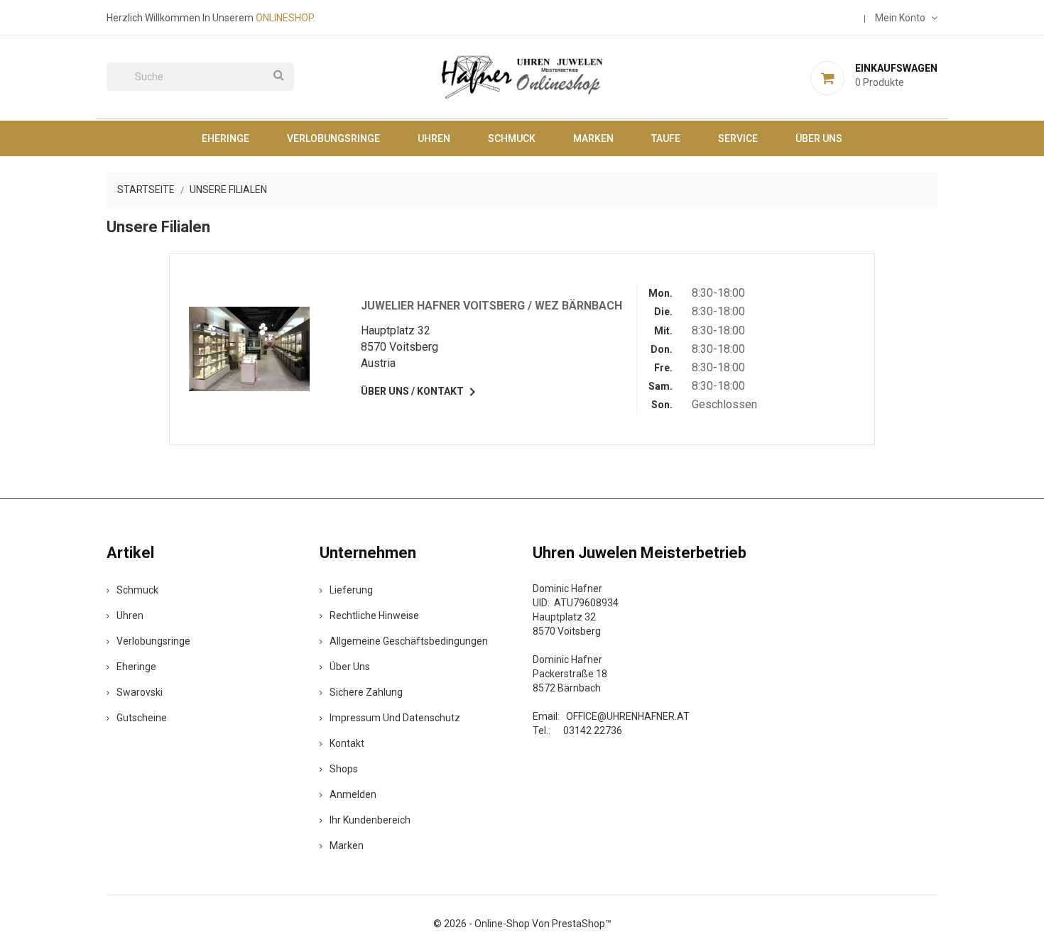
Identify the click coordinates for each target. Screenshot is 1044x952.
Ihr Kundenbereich (370, 820)
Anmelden (353, 794)
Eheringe (225, 138)
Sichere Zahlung (366, 692)
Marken (593, 138)
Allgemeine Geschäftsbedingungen (409, 641)
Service (738, 138)
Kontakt (347, 743)
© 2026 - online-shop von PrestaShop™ (522, 923)
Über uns (818, 138)
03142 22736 (592, 730)
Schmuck (511, 138)
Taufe (665, 138)
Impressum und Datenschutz (395, 717)
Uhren (434, 138)
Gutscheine (141, 717)
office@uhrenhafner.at (628, 716)
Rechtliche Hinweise (374, 615)
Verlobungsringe (333, 138)
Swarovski (139, 692)
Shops (344, 769)
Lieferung (351, 590)
